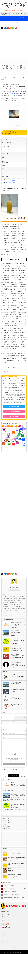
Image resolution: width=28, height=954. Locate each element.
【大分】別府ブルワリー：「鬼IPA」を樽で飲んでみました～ (17, 649)
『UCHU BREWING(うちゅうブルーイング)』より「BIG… (18, 690)
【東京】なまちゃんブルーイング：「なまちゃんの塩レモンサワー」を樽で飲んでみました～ (18, 806)
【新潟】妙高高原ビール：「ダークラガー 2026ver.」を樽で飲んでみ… (18, 657)
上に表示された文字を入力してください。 (14, 758)
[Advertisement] (14, 44)
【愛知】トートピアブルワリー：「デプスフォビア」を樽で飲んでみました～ (18, 666)
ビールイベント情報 (6, 828)
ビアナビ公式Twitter (14, 406)
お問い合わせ (4, 934)
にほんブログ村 (14, 416)
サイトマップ (4, 941)
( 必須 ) (5, 729)
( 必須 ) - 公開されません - (9, 733)
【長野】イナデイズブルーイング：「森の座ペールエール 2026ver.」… (17, 634)
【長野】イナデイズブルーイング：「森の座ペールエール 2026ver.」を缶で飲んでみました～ (18, 796)
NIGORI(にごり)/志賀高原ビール (9, 885)
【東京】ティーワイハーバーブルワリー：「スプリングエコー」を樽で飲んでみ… (18, 626)
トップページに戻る (13, 775)
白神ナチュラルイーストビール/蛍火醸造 (11, 894)
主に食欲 (3, 916)
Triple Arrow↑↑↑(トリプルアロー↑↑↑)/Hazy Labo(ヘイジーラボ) (15, 888)
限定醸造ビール (18, 622)
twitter (21, 1)
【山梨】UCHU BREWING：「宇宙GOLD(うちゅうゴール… (18, 697)
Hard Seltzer (5, 824)
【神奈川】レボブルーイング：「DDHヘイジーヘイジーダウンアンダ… (18, 706)
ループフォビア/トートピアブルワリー (10, 891)
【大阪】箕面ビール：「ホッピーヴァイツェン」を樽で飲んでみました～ (8, 770)
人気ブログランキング (14, 411)
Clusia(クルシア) (15, 93)
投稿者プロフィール (14, 590)
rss (19, 1)
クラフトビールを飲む (6, 914)
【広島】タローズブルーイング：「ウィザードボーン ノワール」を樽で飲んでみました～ (19, 770)
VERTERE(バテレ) (10, 180)
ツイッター (7, 395)
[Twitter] (14, 947)
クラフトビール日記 (6, 818)
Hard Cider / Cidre (6, 822)
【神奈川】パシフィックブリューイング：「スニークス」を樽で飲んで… (18, 676)
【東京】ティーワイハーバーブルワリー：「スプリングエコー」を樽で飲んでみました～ (18, 785)
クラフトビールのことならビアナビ (13, 952)
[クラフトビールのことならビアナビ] (13, 5)
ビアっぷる (14, 586)
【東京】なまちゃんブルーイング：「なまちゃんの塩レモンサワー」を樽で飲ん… (18, 642)
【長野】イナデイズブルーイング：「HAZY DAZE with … (17, 683)
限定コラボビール (6, 826)
